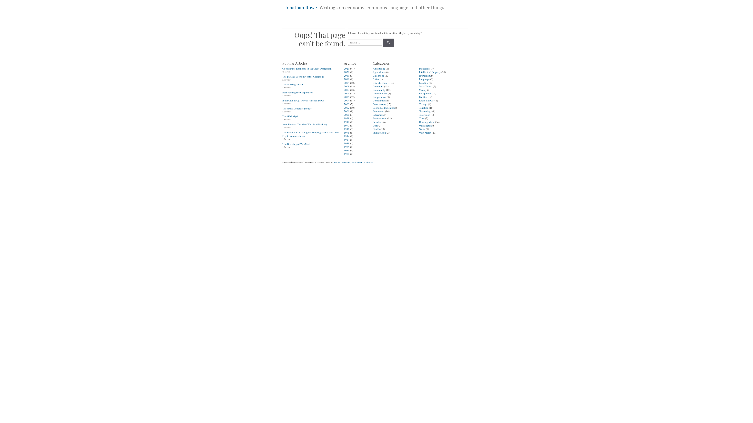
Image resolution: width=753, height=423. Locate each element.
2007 (346, 90)
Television (424, 115)
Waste (422, 129)
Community (379, 90)
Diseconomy (379, 104)
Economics (379, 111)
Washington (425, 125)
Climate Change (381, 83)
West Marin (425, 132)
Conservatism (380, 93)
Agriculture (379, 72)
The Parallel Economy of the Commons (303, 76)
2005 (346, 97)
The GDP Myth (290, 116)
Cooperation (379, 97)
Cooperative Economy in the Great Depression (307, 68)
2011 (346, 75)
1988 (346, 143)
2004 (346, 100)
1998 (346, 122)
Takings (423, 104)
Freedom (377, 122)
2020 (346, 72)
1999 (346, 118)
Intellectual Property (430, 72)
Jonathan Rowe (301, 7)
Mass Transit (425, 86)
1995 (346, 132)
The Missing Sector (292, 84)
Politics (423, 97)
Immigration (379, 132)
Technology (425, 111)
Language (424, 79)
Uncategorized (427, 122)
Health (376, 129)
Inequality (424, 68)
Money (423, 90)
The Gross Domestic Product (297, 108)
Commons (378, 86)
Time (422, 118)
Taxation (423, 107)
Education (378, 115)
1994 (346, 136)
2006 (346, 93)
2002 (346, 107)
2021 (346, 68)
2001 (346, 111)
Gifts (375, 125)
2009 (346, 83)
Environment (380, 118)
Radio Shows (426, 100)
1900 (346, 154)
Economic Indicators (384, 107)
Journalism (425, 75)
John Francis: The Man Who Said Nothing (304, 124)
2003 (346, 104)
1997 (346, 125)
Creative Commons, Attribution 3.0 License (353, 162)
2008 (346, 86)
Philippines (425, 93)
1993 (346, 140)
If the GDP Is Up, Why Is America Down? (304, 100)
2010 (346, 79)
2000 (346, 115)
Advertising (379, 68)
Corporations (380, 100)
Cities (376, 79)
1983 (346, 150)
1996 (346, 129)
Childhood (378, 75)
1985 (346, 147)
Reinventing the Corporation (297, 92)
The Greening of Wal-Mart (296, 144)
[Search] (388, 43)
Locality (423, 83)
